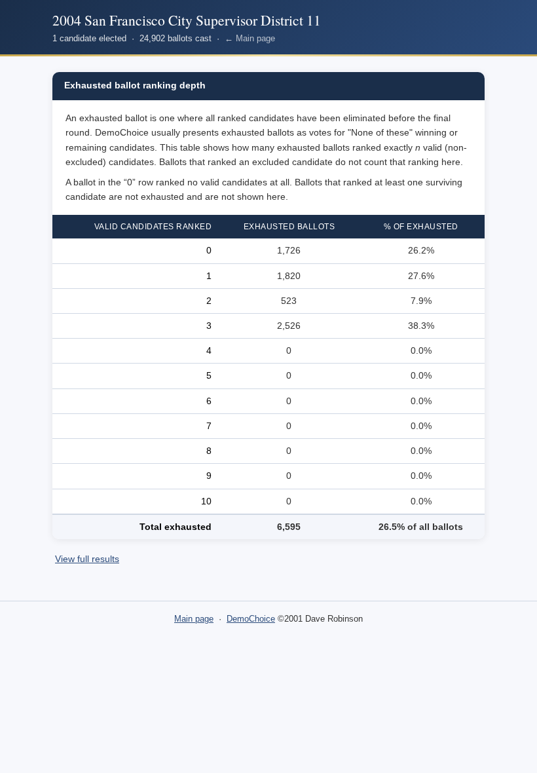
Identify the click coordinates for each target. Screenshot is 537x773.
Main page (193, 619)
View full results (87, 559)
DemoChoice (251, 619)
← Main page (250, 38)
